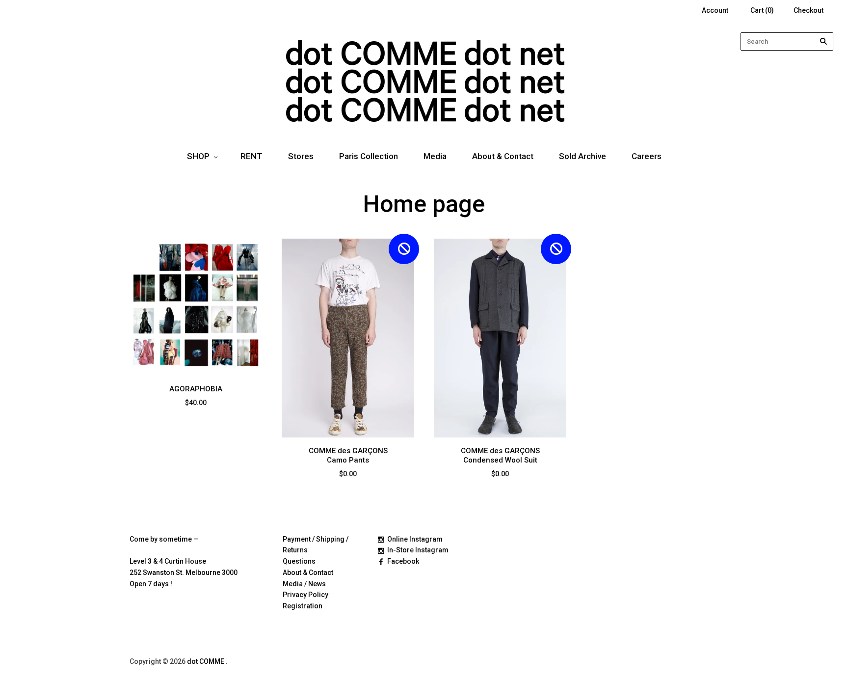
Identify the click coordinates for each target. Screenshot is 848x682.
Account (715, 10)
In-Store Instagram (418, 550)
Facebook (403, 561)
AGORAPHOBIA (195, 388)
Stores (301, 156)
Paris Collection (368, 156)
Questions (299, 561)
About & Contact (502, 156)
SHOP (198, 156)
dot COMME (206, 661)
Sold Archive (582, 156)
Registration (302, 606)
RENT (251, 156)
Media (435, 156)
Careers (647, 156)
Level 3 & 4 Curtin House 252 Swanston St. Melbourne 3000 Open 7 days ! (184, 572)
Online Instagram (415, 539)
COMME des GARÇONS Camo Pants (348, 455)
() (762, 10)
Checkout (808, 10)
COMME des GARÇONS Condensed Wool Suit (500, 455)
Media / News (304, 584)
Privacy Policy (305, 595)
